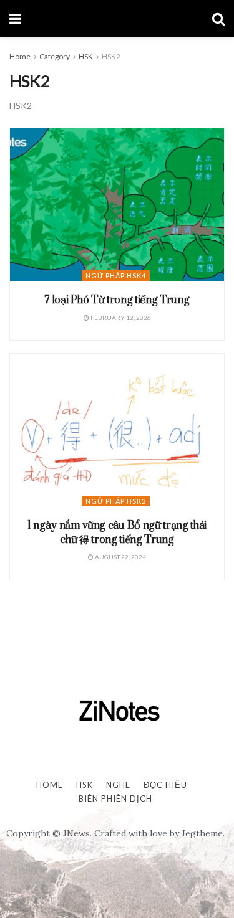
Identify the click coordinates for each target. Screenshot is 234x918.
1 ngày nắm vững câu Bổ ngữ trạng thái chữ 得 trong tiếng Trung (117, 532)
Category (54, 56)
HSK (86, 56)
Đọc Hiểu (165, 785)
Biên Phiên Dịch (115, 798)
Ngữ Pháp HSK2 (115, 501)
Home (20, 56)
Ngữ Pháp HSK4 (115, 276)
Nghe (118, 785)
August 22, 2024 (120, 557)
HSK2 (111, 56)
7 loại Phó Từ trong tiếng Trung (116, 300)
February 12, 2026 (120, 317)
